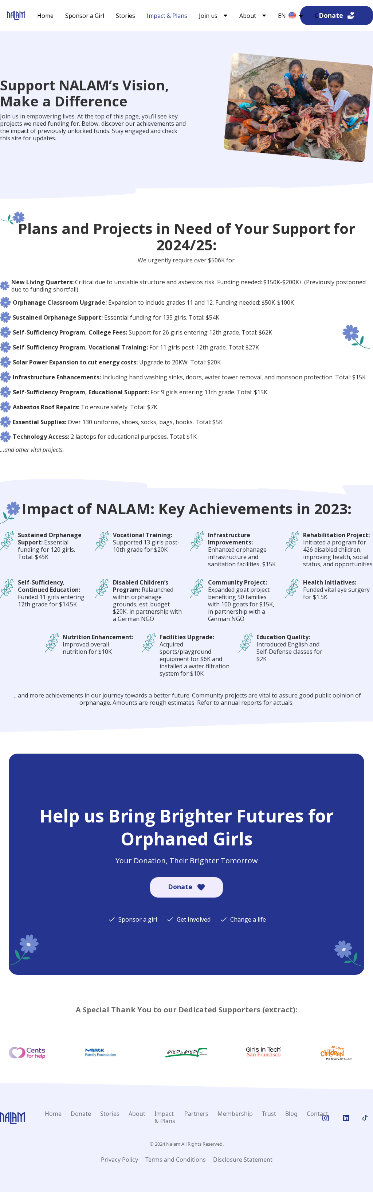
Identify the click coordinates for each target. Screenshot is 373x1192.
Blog (291, 1114)
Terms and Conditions (175, 1160)
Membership (235, 1114)
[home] (16, 15)
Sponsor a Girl (84, 16)
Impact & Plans (167, 16)
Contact (317, 1114)
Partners (196, 1114)
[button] (213, 15)
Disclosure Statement (242, 1160)
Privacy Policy (119, 1160)
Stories (125, 16)
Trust (269, 1114)
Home (45, 16)
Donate (81, 1114)
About (137, 1114)
